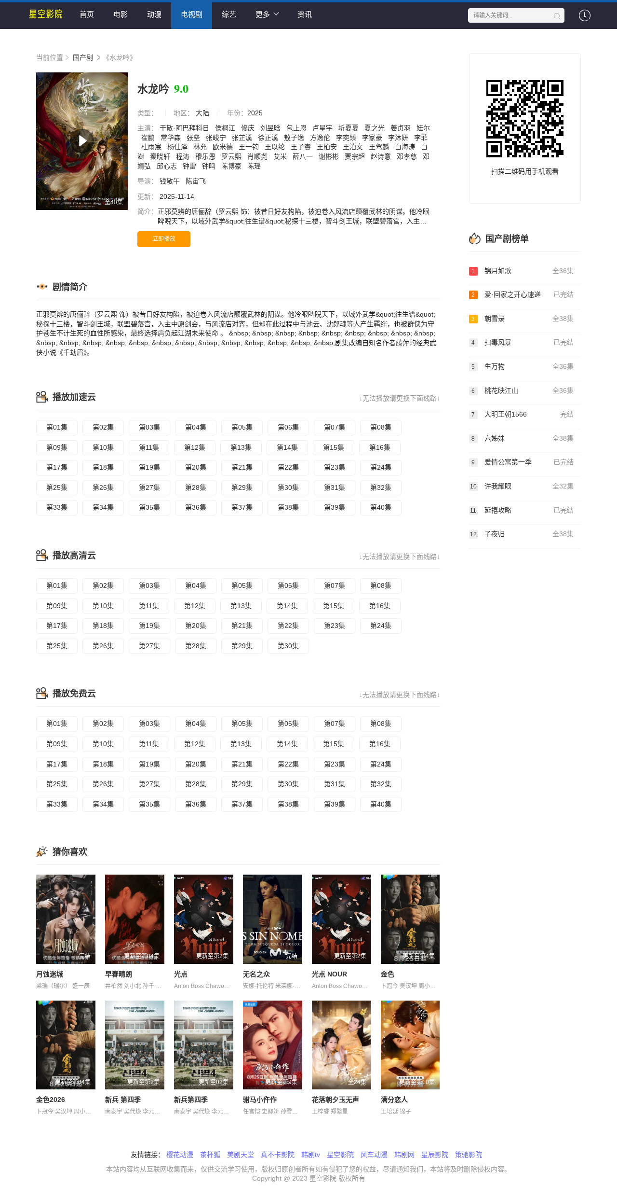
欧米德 (224, 147)
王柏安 (328, 147)
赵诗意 (382, 156)
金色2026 (50, 1099)
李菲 (421, 137)
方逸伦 (321, 137)
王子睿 (302, 147)
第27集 (149, 487)
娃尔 (423, 128)
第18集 (103, 467)
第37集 (242, 507)
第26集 (103, 487)
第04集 (195, 427)
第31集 (334, 487)
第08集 (380, 427)
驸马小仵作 (260, 1099)
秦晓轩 (161, 156)
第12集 (194, 447)
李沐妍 (399, 137)
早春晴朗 (118, 974)
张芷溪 (243, 137)
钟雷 (190, 166)
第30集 (288, 487)
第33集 (56, 507)
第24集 (380, 467)
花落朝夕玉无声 (335, 1099)
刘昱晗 (271, 128)
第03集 (149, 427)
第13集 (241, 447)
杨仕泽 (178, 147)
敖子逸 (295, 137)
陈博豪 (232, 166)
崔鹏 (149, 137)
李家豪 (373, 137)
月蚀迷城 (49, 974)
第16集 (379, 447)
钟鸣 (209, 166)
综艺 (229, 14)
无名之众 (256, 974)
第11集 (149, 447)
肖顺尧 (258, 156)
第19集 (149, 467)
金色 (387, 974)
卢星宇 (323, 128)
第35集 (149, 507)
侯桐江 (226, 128)
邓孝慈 (408, 156)
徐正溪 (269, 137)
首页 (87, 14)
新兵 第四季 (123, 1099)
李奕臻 (347, 137)
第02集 (103, 427)
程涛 (183, 156)
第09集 (56, 447)
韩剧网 (404, 1154)
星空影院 (340, 1154)
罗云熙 (232, 156)
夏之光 (375, 128)
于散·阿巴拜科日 (185, 128)
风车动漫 (374, 1154)
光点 (181, 974)
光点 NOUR (329, 974)
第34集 (103, 507)
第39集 (334, 507)
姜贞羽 (401, 128)
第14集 (287, 447)
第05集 (242, 427)
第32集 (380, 487)
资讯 (304, 14)
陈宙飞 (197, 181)
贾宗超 (356, 156)
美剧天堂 (240, 1154)
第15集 (333, 447)
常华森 (172, 137)
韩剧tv (310, 1154)
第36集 (195, 507)
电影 (120, 14)
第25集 (56, 487)
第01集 (56, 427)
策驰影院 (468, 1154)
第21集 (242, 467)
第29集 (242, 487)
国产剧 (83, 57)
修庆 (248, 128)
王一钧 (250, 147)
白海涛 (406, 147)
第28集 (195, 487)
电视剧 (191, 14)
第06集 (288, 427)
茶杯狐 (210, 1154)
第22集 (288, 467)
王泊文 (354, 147)
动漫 (154, 14)
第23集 (334, 467)
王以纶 (276, 147)
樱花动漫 (179, 1154)
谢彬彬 (330, 156)
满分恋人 (394, 1099)
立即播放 (163, 239)
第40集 (380, 507)
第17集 (56, 467)
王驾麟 (380, 147)
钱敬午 (171, 181)
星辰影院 (434, 1154)
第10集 (103, 447)
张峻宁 (217, 137)
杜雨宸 (152, 147)
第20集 (195, 467)
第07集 (334, 427)
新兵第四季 (191, 1099)
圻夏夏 (349, 128)
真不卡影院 (278, 1154)
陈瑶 (255, 166)
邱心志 (168, 166)
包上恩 (297, 128)
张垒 (194, 137)
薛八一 (304, 156)
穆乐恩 (206, 156)
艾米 (281, 156)
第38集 (288, 507)
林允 (201, 147)
